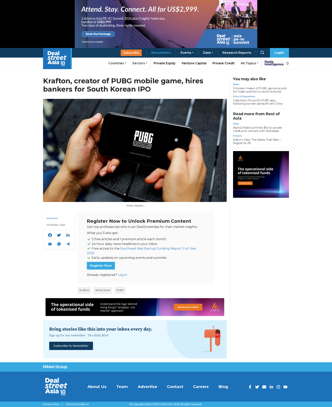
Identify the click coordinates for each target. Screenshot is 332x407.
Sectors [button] (138, 63)
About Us (96, 386)
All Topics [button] (248, 63)
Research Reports (236, 53)
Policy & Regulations (244, 96)
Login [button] (279, 53)
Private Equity (164, 63)
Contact (175, 386)
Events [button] (186, 53)
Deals (236, 84)
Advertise (147, 386)
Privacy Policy (51, 404)
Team (122, 386)
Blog (223, 386)
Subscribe (131, 53)
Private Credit (223, 63)
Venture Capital (194, 63)
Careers (201, 386)
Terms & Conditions (77, 404)
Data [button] (207, 53)
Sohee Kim (52, 218)
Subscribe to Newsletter (71, 345)
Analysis (237, 135)
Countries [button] (116, 63)
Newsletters (161, 53)
